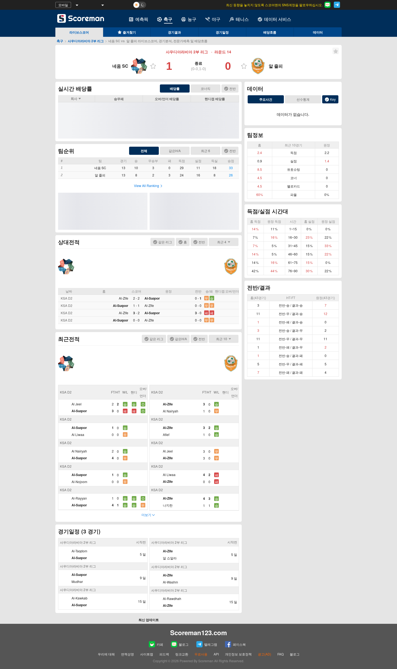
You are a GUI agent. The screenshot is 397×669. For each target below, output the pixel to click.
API (217, 654)
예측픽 (141, 19)
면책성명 (127, 654)
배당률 (175, 88)
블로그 (184, 644)
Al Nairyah (79, 451)
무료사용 (200, 654)
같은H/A (175, 150)
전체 (144, 150)
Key (333, 99)
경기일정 (222, 32)
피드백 (164, 654)
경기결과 (174, 32)
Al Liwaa (78, 434)
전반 (232, 88)
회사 (74, 98)
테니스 (242, 19)
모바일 (63, 4)
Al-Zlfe (123, 298)
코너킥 (205, 88)
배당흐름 (269, 32)
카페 (160, 644)
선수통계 (303, 99)
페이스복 (239, 644)
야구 (216, 19)
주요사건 (265, 99)
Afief (166, 434)
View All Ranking (146, 185)
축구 (168, 19)
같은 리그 (165, 242)
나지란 (168, 505)
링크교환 (181, 654)
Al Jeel (77, 404)
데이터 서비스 (277, 19)
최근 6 (205, 150)
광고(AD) (264, 654)
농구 (192, 19)
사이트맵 (146, 654)
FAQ (280, 654)
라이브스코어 (79, 32)
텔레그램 (210, 644)
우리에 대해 (106, 654)
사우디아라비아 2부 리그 (86, 40)
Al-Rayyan (79, 498)
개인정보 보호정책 (238, 654)
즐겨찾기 (129, 32)
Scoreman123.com (198, 632)
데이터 (318, 32)
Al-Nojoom (79, 481)
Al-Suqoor (152, 298)
